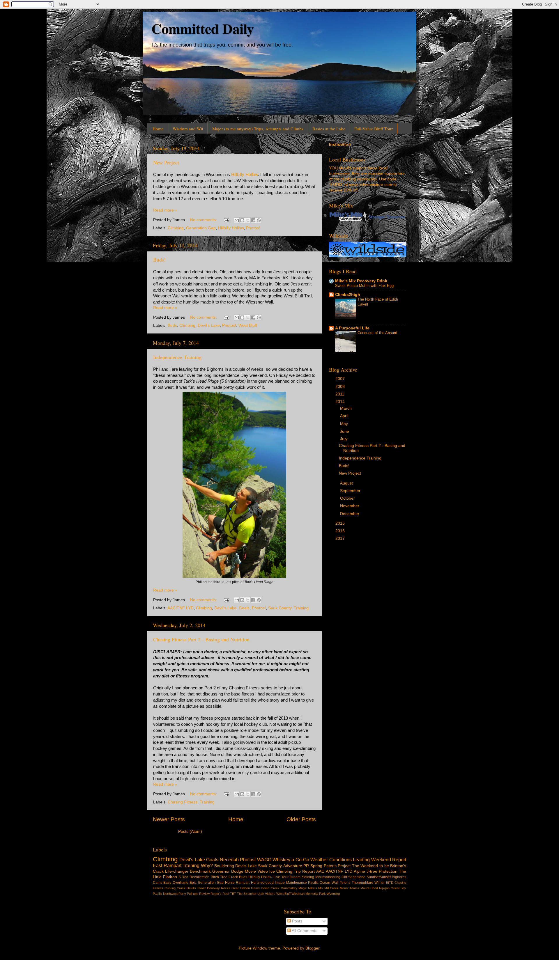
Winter (379, 883)
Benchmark (200, 871)
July (344, 439)
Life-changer (176, 871)
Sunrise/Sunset (379, 877)
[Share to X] (248, 220)
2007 (340, 379)
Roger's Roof (219, 893)
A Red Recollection (193, 877)
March (346, 408)
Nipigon (384, 888)
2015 (340, 523)
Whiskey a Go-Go (291, 859)
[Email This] (237, 220)
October (348, 498)
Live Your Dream (286, 877)
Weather (319, 859)
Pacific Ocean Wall (323, 883)
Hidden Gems (250, 888)
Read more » (165, 210)
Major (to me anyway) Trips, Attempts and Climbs (257, 129)
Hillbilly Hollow (244, 174)
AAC (320, 871)
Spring (316, 866)
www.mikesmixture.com (370, 184)
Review (204, 893)
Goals (244, 608)
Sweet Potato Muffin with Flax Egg (364, 285)
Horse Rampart (237, 883)
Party (182, 893)
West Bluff (247, 325)
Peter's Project (337, 866)
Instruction (340, 144)
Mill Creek (331, 888)
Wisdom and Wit (188, 129)
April (344, 416)
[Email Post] (226, 220)
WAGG (264, 859)
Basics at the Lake (328, 129)
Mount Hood (369, 888)
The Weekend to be (370, 866)
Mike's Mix (315, 888)
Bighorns (399, 877)
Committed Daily (202, 28)
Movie (250, 871)
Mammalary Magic (294, 888)
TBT (233, 893)
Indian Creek (270, 888)
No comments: (204, 220)
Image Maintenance (291, 883)
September (351, 491)
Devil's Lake (209, 325)
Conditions (340, 859)
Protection (388, 871)
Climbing (176, 228)
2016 (340, 531)
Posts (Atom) (190, 831)
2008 (340, 386)
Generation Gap (201, 228)
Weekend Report (388, 859)
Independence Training (177, 357)
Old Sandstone (353, 877)
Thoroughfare (362, 883)
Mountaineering (327, 877)
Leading (361, 859)
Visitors (270, 893)
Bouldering (224, 866)
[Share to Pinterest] (259, 220)
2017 (340, 538)
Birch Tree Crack (224, 877)
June (345, 431)
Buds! (159, 259)
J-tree (372, 871)
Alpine (359, 871)
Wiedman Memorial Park (308, 893)
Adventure (292, 866)
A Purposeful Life (352, 328)
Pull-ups (192, 893)
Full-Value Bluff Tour (373, 129)
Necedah (229, 859)
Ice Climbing (280, 871)
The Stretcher (246, 893)
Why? (207, 865)
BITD (389, 882)
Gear (235, 888)
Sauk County (279, 608)
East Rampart (167, 865)
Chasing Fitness (182, 802)
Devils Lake (246, 866)
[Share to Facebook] (253, 220)
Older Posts (301, 819)
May (344, 424)
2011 (340, 394)
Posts (296, 921)
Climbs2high (347, 294)
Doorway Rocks (218, 888)
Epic (193, 883)
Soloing (308, 877)
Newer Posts (169, 819)
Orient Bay (398, 888)
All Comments (304, 931)
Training (301, 608)
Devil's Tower (196, 888)
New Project (166, 162)
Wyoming (333, 893)
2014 (340, 402)
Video (262, 871)
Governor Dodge (227, 871)
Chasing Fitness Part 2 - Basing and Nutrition (201, 639)
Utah (260, 893)
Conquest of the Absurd (377, 333)
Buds (172, 325)
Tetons (345, 883)
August (347, 483)
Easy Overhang (175, 883)
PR (306, 866)
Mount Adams (349, 888)
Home (158, 129)
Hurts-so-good (262, 883)
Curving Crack (174, 888)
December (350, 514)
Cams (157, 883)
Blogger (312, 948)
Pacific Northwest (165, 893)
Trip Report (304, 871)
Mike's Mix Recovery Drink (361, 281)
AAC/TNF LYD (180, 608)
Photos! (253, 228)
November (350, 506)
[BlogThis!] (242, 220)
